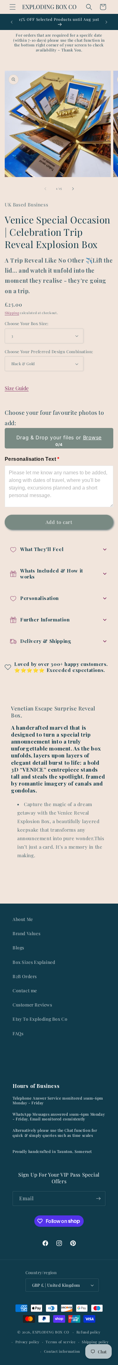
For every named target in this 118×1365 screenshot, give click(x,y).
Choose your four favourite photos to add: (54, 417)
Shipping (12, 313)
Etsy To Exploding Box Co (40, 1019)
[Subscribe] (98, 1198)
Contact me (25, 991)
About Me (23, 919)
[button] (13, 7)
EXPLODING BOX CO (50, 1332)
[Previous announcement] (12, 22)
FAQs (18, 1033)
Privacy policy (27, 1341)
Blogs (18, 948)
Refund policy (88, 1332)
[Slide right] (73, 189)
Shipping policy (95, 1341)
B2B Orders (25, 976)
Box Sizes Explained (34, 962)
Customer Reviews (32, 1005)
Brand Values (26, 933)
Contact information (62, 1351)
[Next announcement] (106, 22)
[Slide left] (45, 189)
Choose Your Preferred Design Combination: (49, 351)
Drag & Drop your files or (59, 437)
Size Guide (17, 388)
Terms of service (61, 1341)
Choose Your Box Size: (26, 323)
